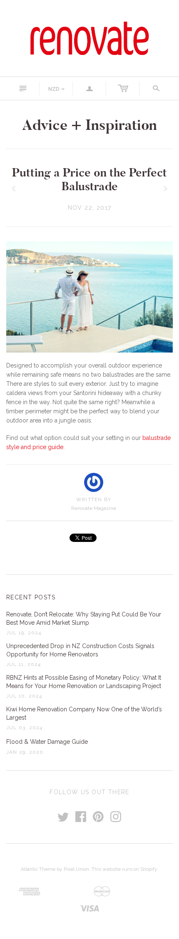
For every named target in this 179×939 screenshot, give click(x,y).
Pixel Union (76, 869)
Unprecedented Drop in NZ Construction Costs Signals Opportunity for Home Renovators (80, 650)
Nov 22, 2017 (90, 207)
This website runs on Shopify (124, 869)
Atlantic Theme (38, 869)
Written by (93, 499)
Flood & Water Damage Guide (47, 741)
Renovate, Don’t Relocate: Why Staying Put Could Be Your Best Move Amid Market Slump (83, 618)
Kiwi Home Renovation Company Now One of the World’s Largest (84, 713)
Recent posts (31, 597)
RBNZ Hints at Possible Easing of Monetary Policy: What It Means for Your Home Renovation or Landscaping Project (83, 681)
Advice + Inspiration (89, 125)
